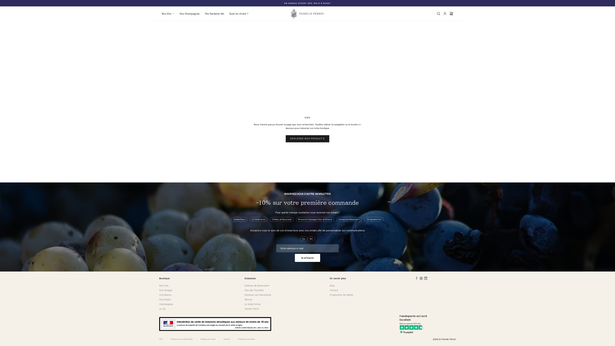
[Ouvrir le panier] (451, 14)
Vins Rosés (165, 299)
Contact (334, 290)
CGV (161, 339)
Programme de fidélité (341, 295)
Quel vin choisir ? (238, 13)
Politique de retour (208, 339)
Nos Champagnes (190, 13)
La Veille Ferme (253, 304)
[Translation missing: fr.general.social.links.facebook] (416, 278)
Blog (332, 285)
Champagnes (166, 304)
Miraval (248, 299)
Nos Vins (166, 13)
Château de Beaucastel (257, 285)
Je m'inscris (307, 258)
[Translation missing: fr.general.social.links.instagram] (421, 278)
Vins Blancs (165, 295)
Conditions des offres (246, 339)
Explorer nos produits (307, 138)
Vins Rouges (165, 290)
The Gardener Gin (214, 13)
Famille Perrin (252, 309)
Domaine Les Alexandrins (258, 295)
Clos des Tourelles (254, 290)
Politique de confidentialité (182, 339)
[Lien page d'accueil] (307, 13)
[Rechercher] (438, 14)
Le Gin (162, 309)
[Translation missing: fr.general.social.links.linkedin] (425, 278)
